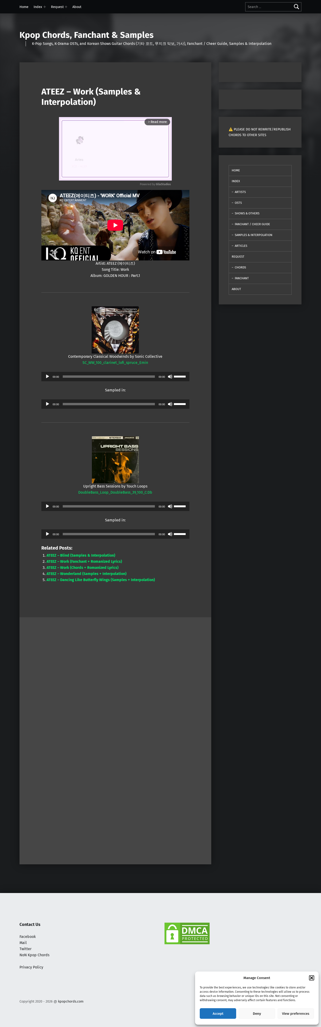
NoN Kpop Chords (34, 955)
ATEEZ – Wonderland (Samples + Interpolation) (86, 573)
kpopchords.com (70, 1001)
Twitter (25, 949)
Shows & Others (247, 213)
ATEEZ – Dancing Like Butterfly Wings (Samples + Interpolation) (101, 580)
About (76, 7)
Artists (240, 192)
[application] (115, 376)
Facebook (28, 936)
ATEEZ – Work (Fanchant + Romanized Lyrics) (84, 561)
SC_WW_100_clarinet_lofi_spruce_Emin (115, 362)
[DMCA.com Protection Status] (187, 933)
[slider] (180, 376)
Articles (241, 246)
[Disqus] (115, 799)
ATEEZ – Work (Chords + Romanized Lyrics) (82, 567)
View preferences (295, 1013)
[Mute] (170, 376)
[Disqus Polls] (115, 676)
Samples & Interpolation (253, 235)
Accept (218, 1013)
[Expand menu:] (44, 7)
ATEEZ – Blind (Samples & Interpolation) (81, 555)
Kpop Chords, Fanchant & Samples (87, 35)
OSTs (238, 203)
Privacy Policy (31, 967)
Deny (257, 1013)
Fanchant (242, 278)
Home (24, 7)
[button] (311, 978)
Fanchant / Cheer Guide (252, 224)
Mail (23, 942)
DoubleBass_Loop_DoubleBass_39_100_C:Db (115, 492)
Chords (240, 267)
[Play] (47, 376)
